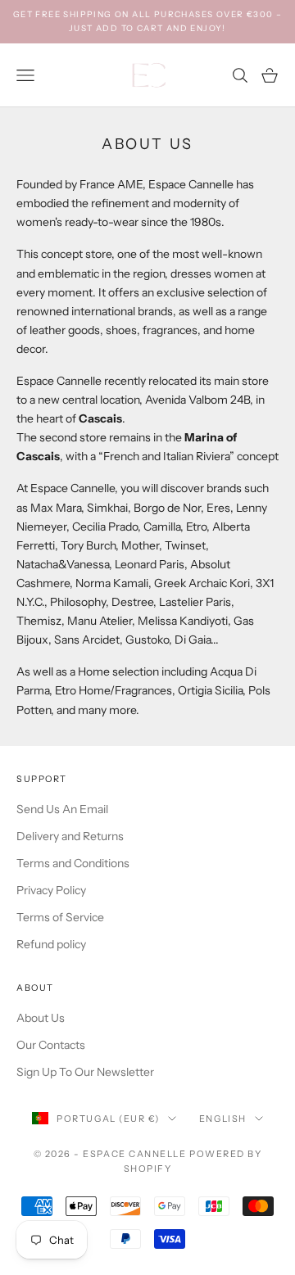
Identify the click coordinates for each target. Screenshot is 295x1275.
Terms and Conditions (72, 863)
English (223, 1118)
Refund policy (51, 944)
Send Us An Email (62, 809)
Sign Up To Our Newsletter (85, 1072)
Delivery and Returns (70, 836)
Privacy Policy (51, 890)
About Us (40, 1018)
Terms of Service (60, 917)
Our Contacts (50, 1045)
